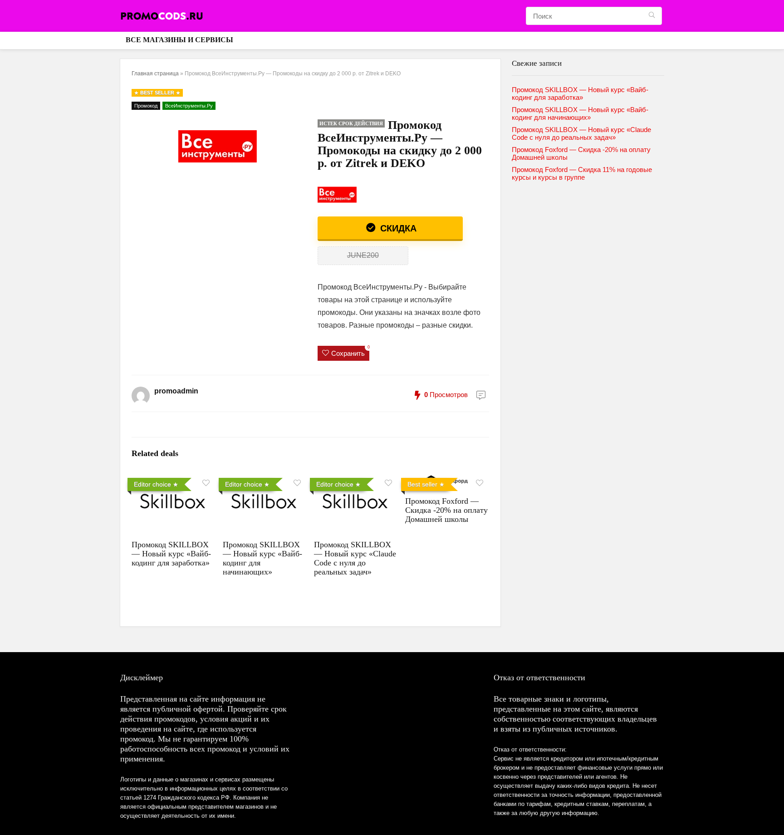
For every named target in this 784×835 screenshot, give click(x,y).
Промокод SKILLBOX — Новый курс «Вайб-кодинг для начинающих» (580, 113)
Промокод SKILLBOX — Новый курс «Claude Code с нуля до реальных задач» (355, 558)
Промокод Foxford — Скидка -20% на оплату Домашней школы (446, 510)
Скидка (396, 228)
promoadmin (176, 391)
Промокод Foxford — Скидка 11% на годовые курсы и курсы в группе (582, 173)
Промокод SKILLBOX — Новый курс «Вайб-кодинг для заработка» (171, 553)
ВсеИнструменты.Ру (189, 105)
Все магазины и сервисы (179, 40)
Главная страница (155, 73)
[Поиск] (652, 16)
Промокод (145, 105)
